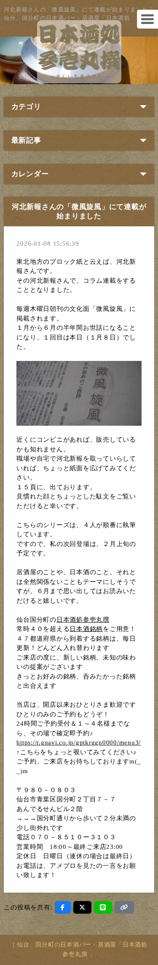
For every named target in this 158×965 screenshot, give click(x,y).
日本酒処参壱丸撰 (83, 619)
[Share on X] (82, 907)
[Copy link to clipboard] (124, 907)
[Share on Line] (103, 907)
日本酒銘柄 (86, 629)
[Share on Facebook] (63, 907)
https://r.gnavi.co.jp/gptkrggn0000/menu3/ (78, 742)
